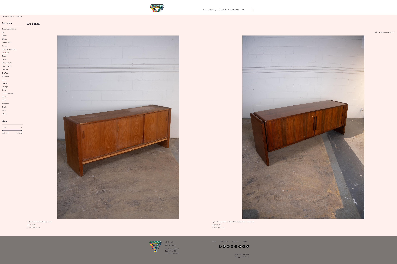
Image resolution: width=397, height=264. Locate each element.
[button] (252, 9)
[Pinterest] (247, 246)
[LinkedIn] (239, 246)
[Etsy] (232, 246)
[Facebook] (220, 246)
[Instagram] (224, 246)
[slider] (3, 130)
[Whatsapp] (235, 246)
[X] (243, 246)
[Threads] (228, 246)
